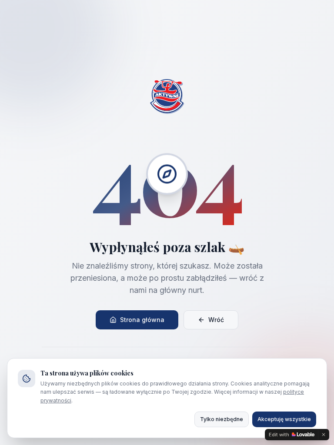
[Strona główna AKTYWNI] (167, 96)
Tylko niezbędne (221, 419)
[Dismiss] (323, 434)
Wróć (216, 319)
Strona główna (142, 319)
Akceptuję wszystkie (284, 419)
